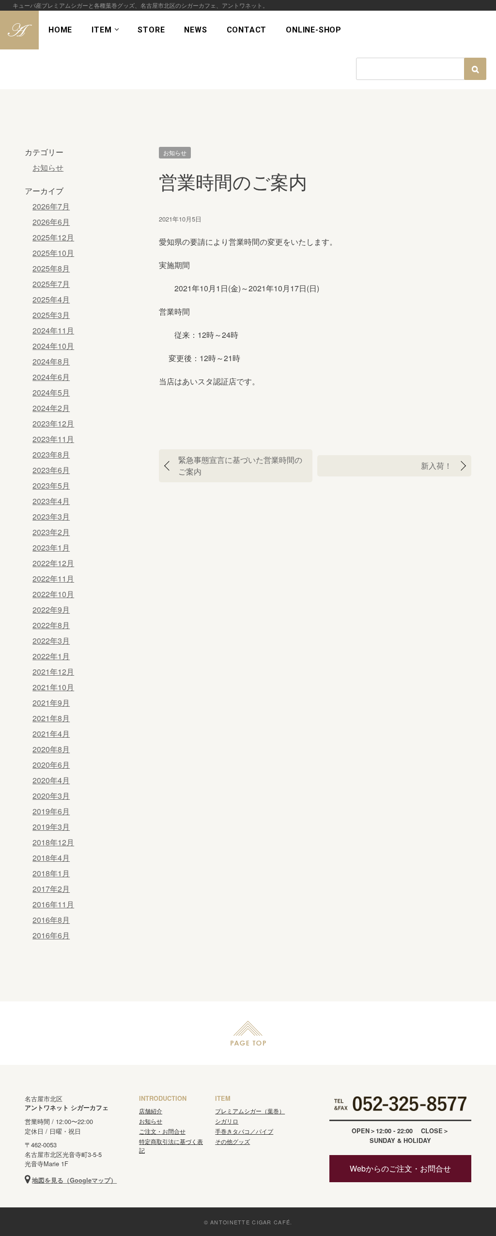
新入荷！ (436, 465)
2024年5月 (51, 392)
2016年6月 (51, 935)
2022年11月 (53, 578)
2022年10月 (53, 594)
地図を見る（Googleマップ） (74, 1180)
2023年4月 (51, 501)
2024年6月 (51, 376)
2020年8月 (51, 749)
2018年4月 (51, 857)
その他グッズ (232, 1141)
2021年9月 (51, 702)
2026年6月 (51, 221)
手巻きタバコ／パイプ (244, 1131)
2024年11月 (53, 330)
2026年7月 (51, 206)
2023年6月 (51, 469)
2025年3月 (51, 314)
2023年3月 (51, 516)
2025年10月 (53, 252)
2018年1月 (51, 873)
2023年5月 (51, 485)
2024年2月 (51, 407)
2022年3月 (51, 640)
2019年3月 (51, 826)
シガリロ (226, 1121)
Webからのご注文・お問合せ (400, 1168)
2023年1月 (51, 547)
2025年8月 (51, 268)
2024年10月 (53, 345)
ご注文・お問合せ (162, 1131)
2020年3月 (51, 795)
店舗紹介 (150, 1111)
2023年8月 (51, 454)
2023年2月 (51, 532)
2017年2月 (51, 888)
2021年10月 (53, 687)
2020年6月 (51, 764)
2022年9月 (51, 609)
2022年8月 (51, 625)
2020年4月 (51, 780)
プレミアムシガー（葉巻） (250, 1111)
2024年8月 (51, 361)
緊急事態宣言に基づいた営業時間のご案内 (240, 465)
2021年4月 (51, 733)
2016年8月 (51, 919)
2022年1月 (51, 656)
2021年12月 (53, 671)
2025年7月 (51, 283)
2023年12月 (53, 423)
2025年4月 (51, 299)
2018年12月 (53, 842)
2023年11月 (53, 438)
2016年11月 (53, 904)
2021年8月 (51, 718)
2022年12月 (53, 563)
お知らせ (174, 152)
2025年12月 (53, 237)
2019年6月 (51, 811)
